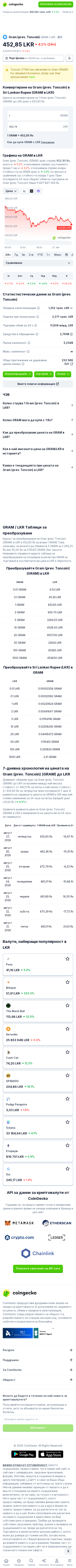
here (32, 76)
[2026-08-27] (66, 254)
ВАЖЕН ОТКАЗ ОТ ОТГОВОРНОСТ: (25, 1465)
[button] (38, 384)
